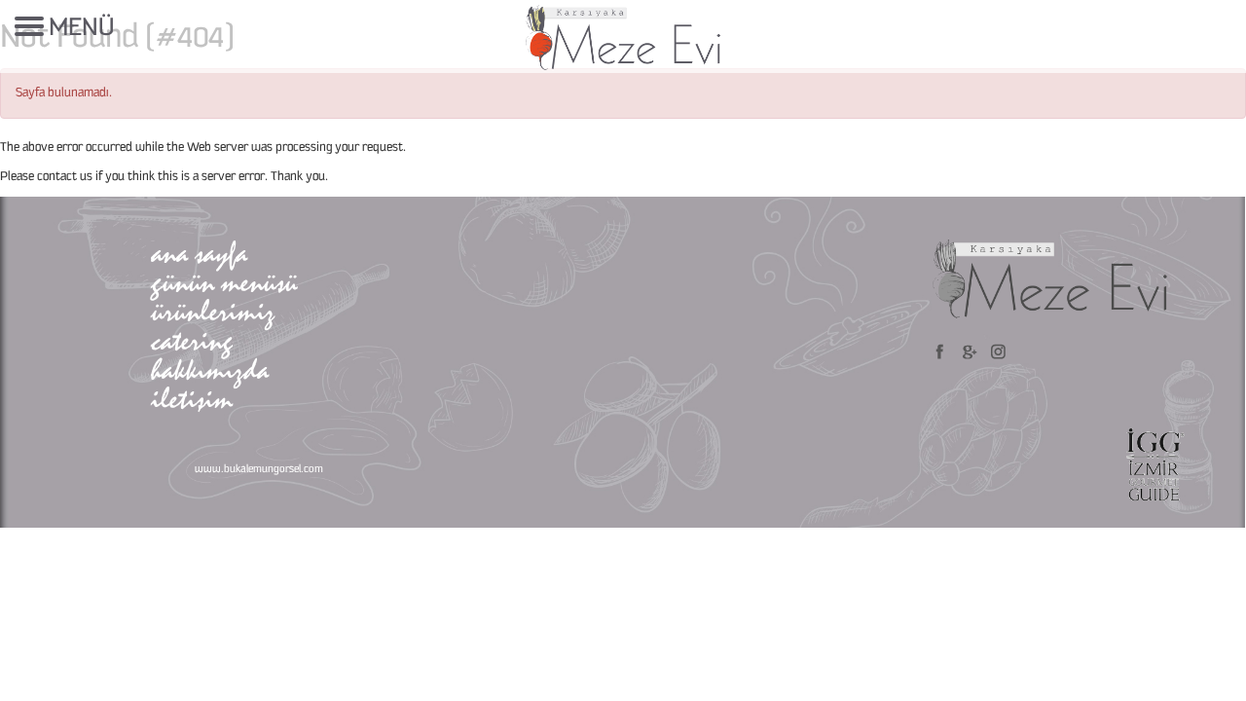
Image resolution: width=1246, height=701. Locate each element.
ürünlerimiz (213, 311)
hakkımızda (210, 369)
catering (192, 340)
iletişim (192, 399)
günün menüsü (224, 282)
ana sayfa (199, 253)
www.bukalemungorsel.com (259, 469)
